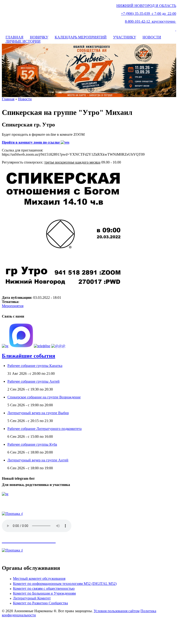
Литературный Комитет (32, 598)
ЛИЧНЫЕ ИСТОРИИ (23, 41)
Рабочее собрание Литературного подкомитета (44, 429)
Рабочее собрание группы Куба (32, 444)
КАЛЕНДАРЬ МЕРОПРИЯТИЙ (81, 37)
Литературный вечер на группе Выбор (38, 413)
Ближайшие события (28, 356)
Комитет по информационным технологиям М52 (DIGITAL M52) (65, 584)
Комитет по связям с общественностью (44, 588)
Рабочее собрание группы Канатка (34, 366)
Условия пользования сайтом (117, 611)
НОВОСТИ (152, 37)
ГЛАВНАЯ (14, 37)
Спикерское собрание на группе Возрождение (44, 397)
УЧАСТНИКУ (124, 37)
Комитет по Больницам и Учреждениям (44, 593)
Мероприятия (12, 306)
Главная (8, 99)
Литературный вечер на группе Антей (37, 460)
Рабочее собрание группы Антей (33, 381)
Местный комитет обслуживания (39, 578)
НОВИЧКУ (39, 37)
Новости (25, 99)
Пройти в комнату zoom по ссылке (31, 142)
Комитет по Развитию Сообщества (40, 603)
